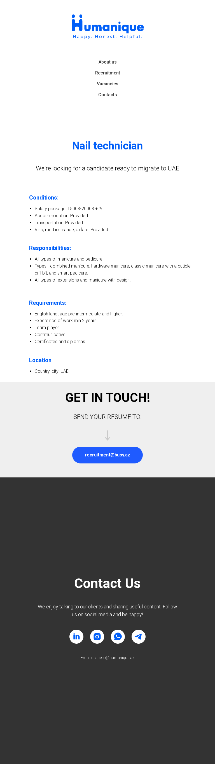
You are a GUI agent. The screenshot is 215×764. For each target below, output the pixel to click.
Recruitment (107, 73)
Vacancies (107, 83)
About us (108, 62)
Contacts (107, 94)
